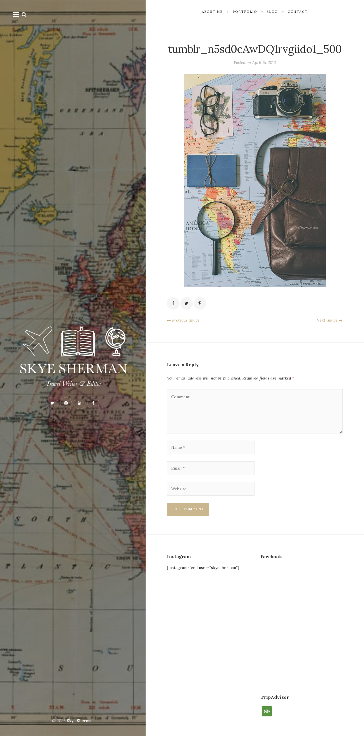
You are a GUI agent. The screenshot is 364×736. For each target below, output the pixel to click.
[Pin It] (200, 303)
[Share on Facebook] (173, 303)
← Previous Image (183, 320)
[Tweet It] (186, 303)
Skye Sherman (80, 720)
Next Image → (330, 320)
